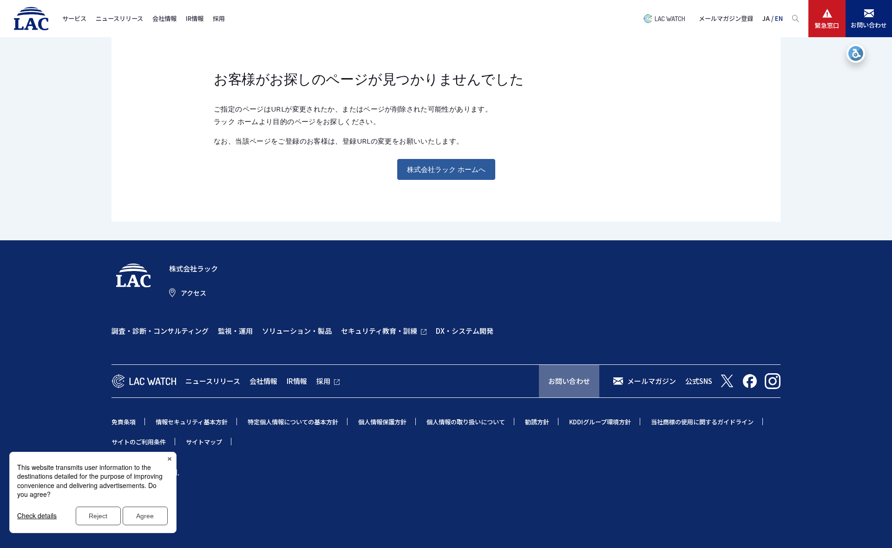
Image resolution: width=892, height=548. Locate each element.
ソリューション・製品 (297, 331)
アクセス (193, 292)
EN (779, 18)
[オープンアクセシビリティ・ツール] (855, 53)
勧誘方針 (537, 421)
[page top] (874, 528)
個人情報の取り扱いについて (465, 421)
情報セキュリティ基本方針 (192, 421)
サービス (74, 18)
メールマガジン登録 (726, 18)
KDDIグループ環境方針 (600, 421)
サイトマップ (204, 441)
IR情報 (194, 18)
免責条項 (124, 421)
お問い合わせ (569, 381)
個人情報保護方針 (382, 421)
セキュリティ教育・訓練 (379, 331)
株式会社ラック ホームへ (446, 169)
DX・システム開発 (464, 331)
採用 (219, 18)
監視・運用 (235, 331)
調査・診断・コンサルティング (160, 331)
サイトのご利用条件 (139, 441)
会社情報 (164, 18)
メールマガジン (651, 381)
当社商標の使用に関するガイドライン (702, 421)
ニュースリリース (119, 18)
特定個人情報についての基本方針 (293, 421)
